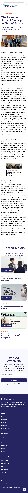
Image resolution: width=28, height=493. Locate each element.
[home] (10, 5)
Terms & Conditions (19, 384)
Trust (2, 442)
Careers (3, 448)
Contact (3, 451)
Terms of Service (5, 483)
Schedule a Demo (6, 428)
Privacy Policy (5, 480)
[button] (23, 6)
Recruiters (4, 425)
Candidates (4, 419)
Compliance (4, 445)
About (2, 440)
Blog (2, 437)
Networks (3, 422)
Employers (4, 416)
